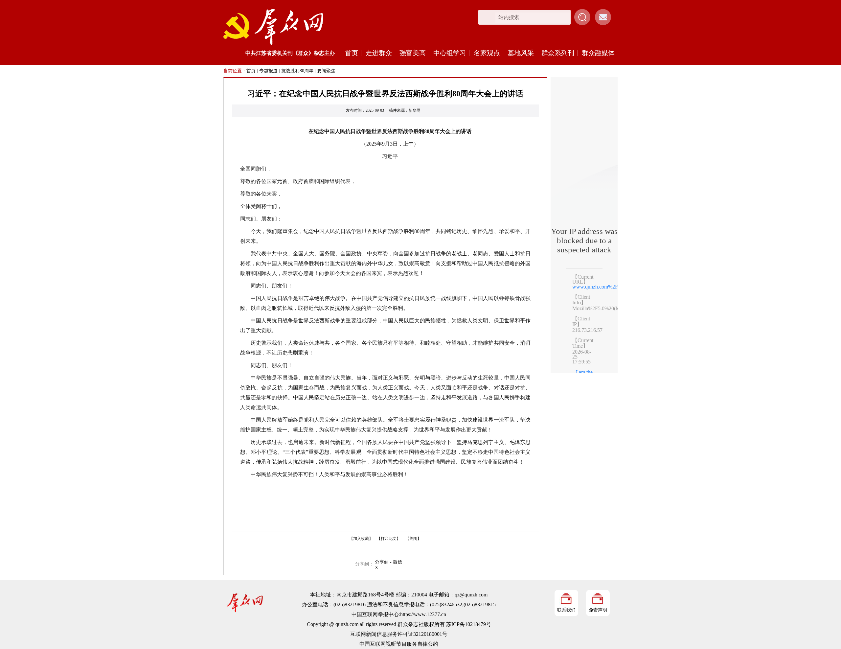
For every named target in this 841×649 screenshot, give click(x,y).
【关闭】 (413, 538)
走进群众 (379, 53)
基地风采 (521, 53)
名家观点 (487, 53)
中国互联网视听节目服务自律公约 (398, 644)
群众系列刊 (557, 53)
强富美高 (412, 53)
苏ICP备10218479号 (468, 624)
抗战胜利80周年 (297, 70)
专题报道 (268, 70)
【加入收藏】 (361, 538)
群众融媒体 (598, 53)
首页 (351, 53)
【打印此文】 (388, 538)
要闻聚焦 (326, 70)
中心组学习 (449, 53)
